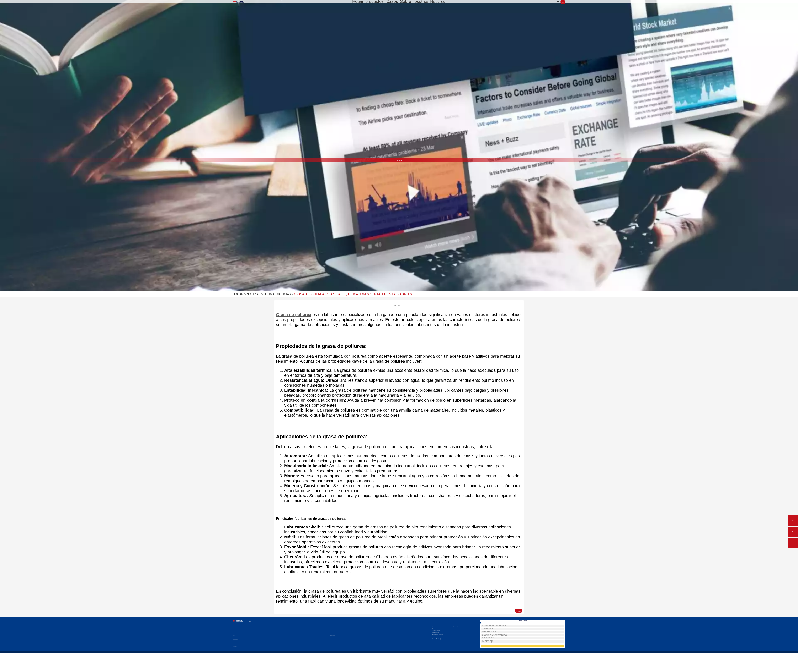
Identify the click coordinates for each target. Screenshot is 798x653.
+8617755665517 (436, 632)
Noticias (437, 1)
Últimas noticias (277, 294)
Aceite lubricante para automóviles (335, 628)
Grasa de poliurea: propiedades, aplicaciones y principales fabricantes (353, 294)
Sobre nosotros (414, 1)
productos (374, 1)
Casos (392, 1)
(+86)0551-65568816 (436, 630)
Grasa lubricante (332, 635)
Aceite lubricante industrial (334, 631)
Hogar (357, 1)
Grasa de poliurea (293, 314)
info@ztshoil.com (438, 634)
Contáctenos (234, 646)
